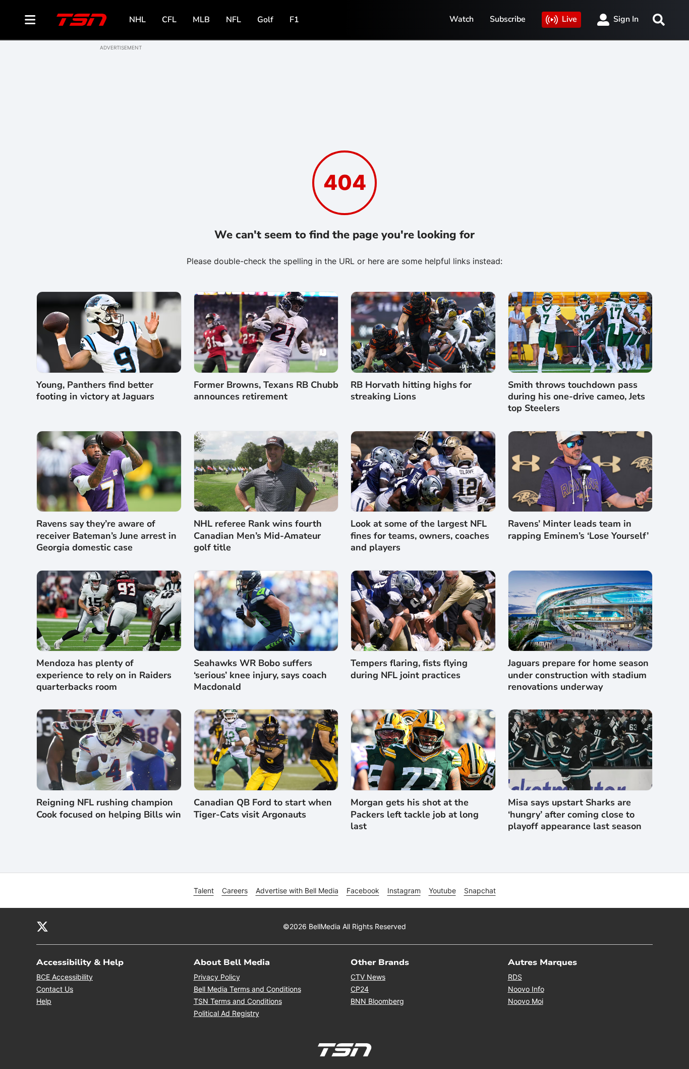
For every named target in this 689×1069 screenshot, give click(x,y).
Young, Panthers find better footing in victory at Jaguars (95, 390)
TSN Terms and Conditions (238, 1001)
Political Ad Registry (226, 1013)
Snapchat (480, 890)
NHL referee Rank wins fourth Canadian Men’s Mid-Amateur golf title (258, 535)
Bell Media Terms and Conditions (247, 989)
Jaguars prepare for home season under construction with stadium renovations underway (578, 675)
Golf (265, 19)
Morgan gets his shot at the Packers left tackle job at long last (415, 814)
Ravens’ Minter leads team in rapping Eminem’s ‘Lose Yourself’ (578, 529)
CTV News (368, 977)
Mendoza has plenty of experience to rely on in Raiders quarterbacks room (103, 675)
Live (569, 19)
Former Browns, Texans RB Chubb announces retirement (266, 390)
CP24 (360, 989)
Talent (204, 890)
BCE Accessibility (64, 977)
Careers (235, 890)
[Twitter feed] (42, 926)
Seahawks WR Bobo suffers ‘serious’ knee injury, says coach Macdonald (260, 675)
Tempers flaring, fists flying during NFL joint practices (409, 669)
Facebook (363, 890)
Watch (461, 19)
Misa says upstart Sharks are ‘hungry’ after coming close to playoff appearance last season (575, 814)
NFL (233, 19)
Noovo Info (526, 989)
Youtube (442, 890)
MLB (201, 19)
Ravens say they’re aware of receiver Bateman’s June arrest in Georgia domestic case (106, 535)
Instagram (404, 890)
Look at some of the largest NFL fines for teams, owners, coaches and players (420, 535)
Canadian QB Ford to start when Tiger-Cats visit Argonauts (263, 808)
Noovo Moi (525, 1001)
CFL (169, 19)
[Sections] (30, 20)
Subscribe (508, 19)
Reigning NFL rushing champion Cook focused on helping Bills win (108, 808)
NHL (137, 19)
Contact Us (54, 989)
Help (43, 1001)
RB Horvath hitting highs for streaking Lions (411, 390)
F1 (294, 19)
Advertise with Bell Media (297, 890)
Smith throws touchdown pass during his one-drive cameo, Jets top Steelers (576, 397)
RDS (515, 977)
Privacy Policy (217, 977)
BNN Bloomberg (377, 1001)
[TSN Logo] (81, 19)
